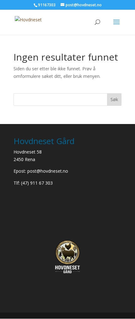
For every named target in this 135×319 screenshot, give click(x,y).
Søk (114, 99)
